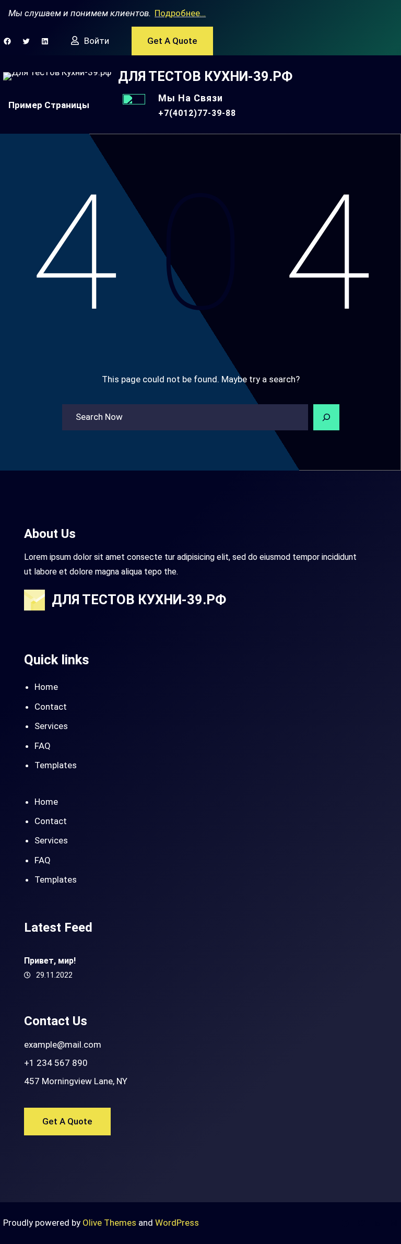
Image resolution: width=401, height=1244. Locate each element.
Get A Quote (172, 41)
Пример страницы (48, 105)
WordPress (177, 1222)
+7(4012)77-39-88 (197, 113)
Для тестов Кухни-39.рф (205, 76)
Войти (96, 41)
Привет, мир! (50, 961)
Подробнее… (180, 13)
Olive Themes (110, 1222)
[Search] (326, 417)
